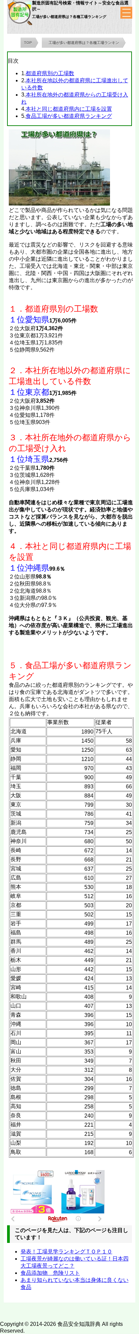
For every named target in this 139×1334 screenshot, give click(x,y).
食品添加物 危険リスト (50, 1273)
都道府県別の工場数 (50, 73)
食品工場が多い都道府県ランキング (69, 116)
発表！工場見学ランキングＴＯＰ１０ (66, 1251)
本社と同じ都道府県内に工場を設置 (69, 109)
